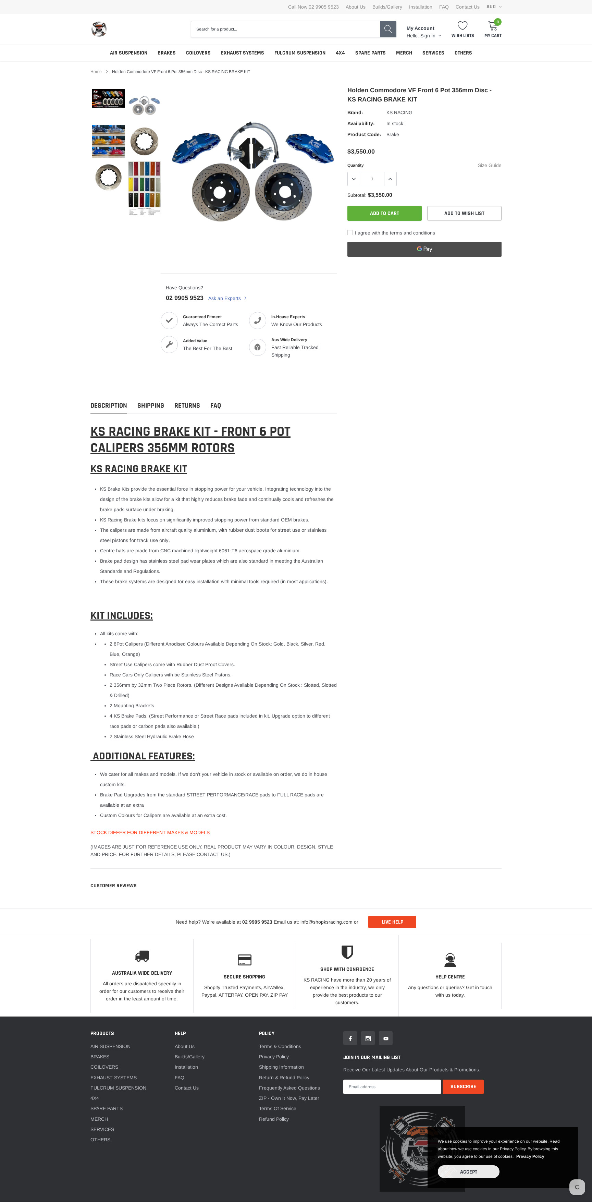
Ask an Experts (225, 298)
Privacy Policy (274, 1056)
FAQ (444, 6)
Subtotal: (357, 195)
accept (468, 1172)
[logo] (99, 29)
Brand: (355, 112)
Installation (420, 6)
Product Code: (364, 134)
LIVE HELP (392, 922)
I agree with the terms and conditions (394, 233)
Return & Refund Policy (284, 1077)
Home (96, 71)
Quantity (355, 165)
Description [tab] (108, 405)
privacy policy (530, 1156)
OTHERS (463, 53)
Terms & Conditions (280, 1046)
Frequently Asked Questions (289, 1088)
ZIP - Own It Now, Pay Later (289, 1098)
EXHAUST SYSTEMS (242, 53)
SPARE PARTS (370, 53)
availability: (361, 123)
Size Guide (490, 165)
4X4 (340, 53)
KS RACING (399, 112)
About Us (356, 6)
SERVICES (433, 53)
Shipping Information (281, 1067)
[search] (388, 29)
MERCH (404, 53)
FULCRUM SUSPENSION (299, 53)
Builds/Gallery (387, 6)
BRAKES (167, 53)
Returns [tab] (187, 405)
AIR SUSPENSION (128, 53)
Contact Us (468, 6)
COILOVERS (198, 53)
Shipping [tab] (150, 405)
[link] (108, 98)
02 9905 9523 (185, 298)
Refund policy (274, 1119)
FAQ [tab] (215, 405)
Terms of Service (277, 1108)
